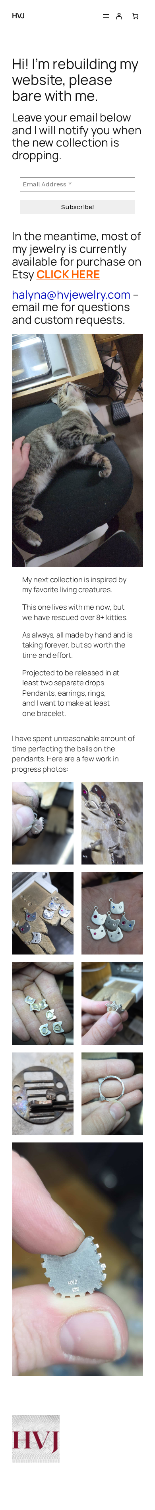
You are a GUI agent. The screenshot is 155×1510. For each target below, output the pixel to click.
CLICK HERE (68, 274)
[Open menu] (106, 16)
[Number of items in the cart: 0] (135, 16)
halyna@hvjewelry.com (71, 294)
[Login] (119, 16)
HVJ (18, 15)
